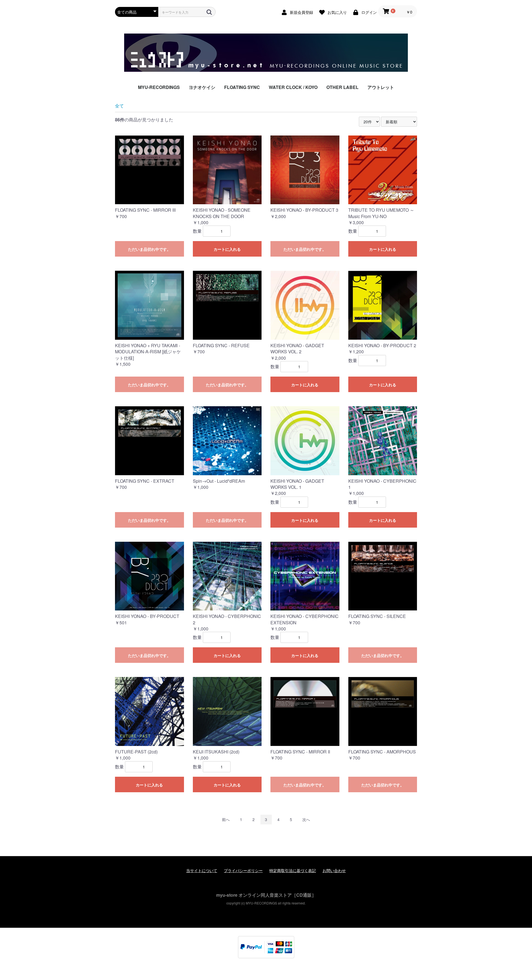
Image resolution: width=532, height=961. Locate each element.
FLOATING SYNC (242, 87)
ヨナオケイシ (202, 87)
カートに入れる (227, 249)
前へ (226, 819)
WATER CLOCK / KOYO (293, 87)
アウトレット (380, 87)
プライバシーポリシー (243, 870)
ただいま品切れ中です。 (149, 249)
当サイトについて (201, 870)
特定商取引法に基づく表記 (292, 870)
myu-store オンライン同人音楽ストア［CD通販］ (266, 895)
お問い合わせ (334, 870)
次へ (306, 819)
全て (119, 106)
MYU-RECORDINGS (159, 87)
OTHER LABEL (342, 87)
